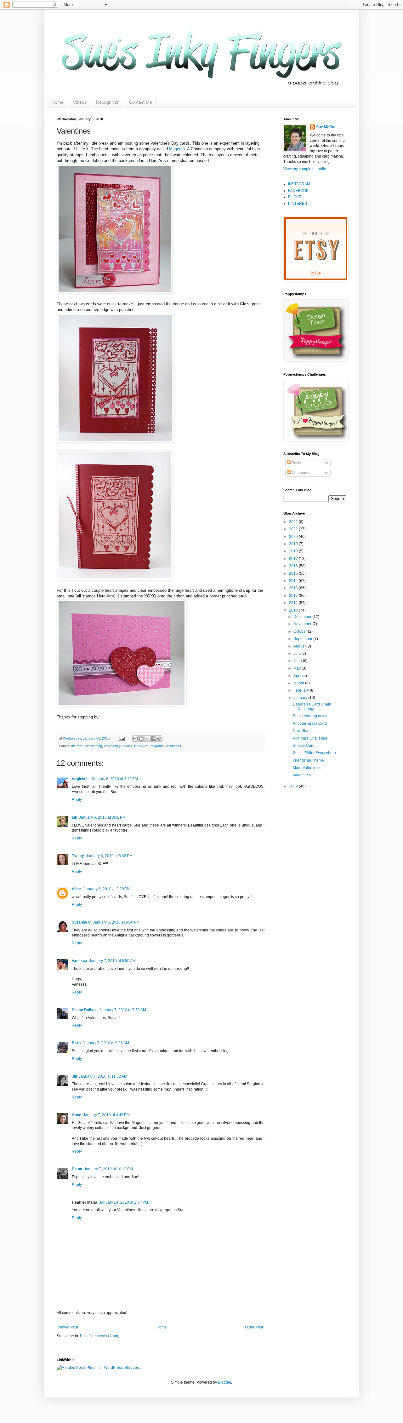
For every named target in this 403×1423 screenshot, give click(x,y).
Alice (77, 889)
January (300, 697)
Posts (296, 463)
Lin (74, 817)
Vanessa (79, 961)
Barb (76, 1043)
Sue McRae (326, 127)
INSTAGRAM (299, 184)
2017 (294, 558)
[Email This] (135, 738)
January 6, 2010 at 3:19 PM (114, 779)
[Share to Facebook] (153, 738)
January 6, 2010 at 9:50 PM (116, 922)
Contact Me (140, 102)
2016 (294, 566)
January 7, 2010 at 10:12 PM (108, 1169)
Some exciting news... (311, 716)
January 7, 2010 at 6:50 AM (112, 961)
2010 (294, 610)
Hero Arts (141, 746)
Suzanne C (81, 922)
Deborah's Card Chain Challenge (312, 706)
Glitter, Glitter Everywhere (314, 753)
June (298, 661)
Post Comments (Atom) (99, 1336)
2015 (294, 573)
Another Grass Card (310, 723)
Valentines (173, 746)
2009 (294, 786)
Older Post (254, 1327)
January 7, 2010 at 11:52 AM (103, 1076)
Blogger (224, 1382)
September (303, 639)
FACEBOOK (298, 190)
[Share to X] (147, 738)
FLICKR (295, 197)
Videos (80, 102)
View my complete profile (304, 169)
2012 (294, 595)
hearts (127, 746)
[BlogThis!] (141, 738)
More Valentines (307, 767)
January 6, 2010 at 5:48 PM (109, 856)
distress (77, 746)
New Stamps (304, 731)
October (300, 631)
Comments (300, 472)
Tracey (78, 856)
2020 (294, 536)
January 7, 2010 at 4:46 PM (106, 1115)
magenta (157, 746)
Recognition (108, 102)
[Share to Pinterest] (159, 738)
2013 (294, 588)
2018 (294, 551)
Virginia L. (80, 779)
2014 (294, 581)
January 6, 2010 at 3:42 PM (102, 817)
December (302, 616)
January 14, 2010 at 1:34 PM (123, 1202)
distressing (93, 746)
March (299, 683)
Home (58, 102)
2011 (294, 603)
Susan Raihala (85, 1010)
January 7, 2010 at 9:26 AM (105, 1043)
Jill (74, 1076)
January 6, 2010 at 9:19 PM (107, 889)
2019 (294, 544)
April (297, 675)
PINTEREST (298, 203)
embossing (112, 746)
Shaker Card (304, 745)
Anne (76, 1115)
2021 (294, 529)
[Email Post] (121, 738)
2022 (294, 522)
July (297, 653)
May (297, 668)
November (302, 624)
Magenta (177, 149)
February (301, 690)
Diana (77, 1169)
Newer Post (68, 1327)
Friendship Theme (308, 760)
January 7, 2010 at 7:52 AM (122, 1010)
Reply (77, 800)
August (299, 646)
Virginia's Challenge (310, 738)
